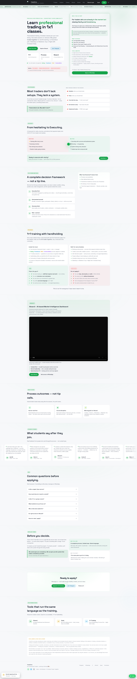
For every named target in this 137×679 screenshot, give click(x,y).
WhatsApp (87, 665)
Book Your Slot (32, 48)
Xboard (73, 2)
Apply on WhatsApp (90, 72)
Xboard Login (90, 2)
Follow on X (81, 585)
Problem (55, 2)
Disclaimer (106, 665)
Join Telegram (55, 48)
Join (104, 2)
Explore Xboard (44, 48)
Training (67, 2)
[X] (34, 669)
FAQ (84, 2)
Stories (78, 2)
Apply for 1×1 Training (58, 585)
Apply (133, 676)
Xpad (98, 2)
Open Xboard (34, 374)
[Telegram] (31, 669)
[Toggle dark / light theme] (108, 2)
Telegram (81, 665)
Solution (61, 2)
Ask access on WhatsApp (47, 374)
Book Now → (104, 158)
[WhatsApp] (28, 669)
